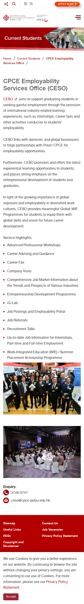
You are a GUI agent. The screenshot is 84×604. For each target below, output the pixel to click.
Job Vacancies (52, 529)
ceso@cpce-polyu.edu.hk (30, 500)
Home (7, 58)
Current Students (28, 58)
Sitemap (9, 523)
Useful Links (12, 529)
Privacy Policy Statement (60, 536)
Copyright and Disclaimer (13, 544)
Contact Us (50, 523)
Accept (11, 596)
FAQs (7, 536)
